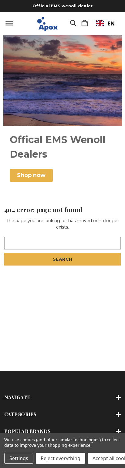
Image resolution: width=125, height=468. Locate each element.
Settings (18, 458)
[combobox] (105, 23)
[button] (31, 175)
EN (111, 23)
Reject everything (60, 458)
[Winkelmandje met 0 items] (84, 23)
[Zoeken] (73, 23)
